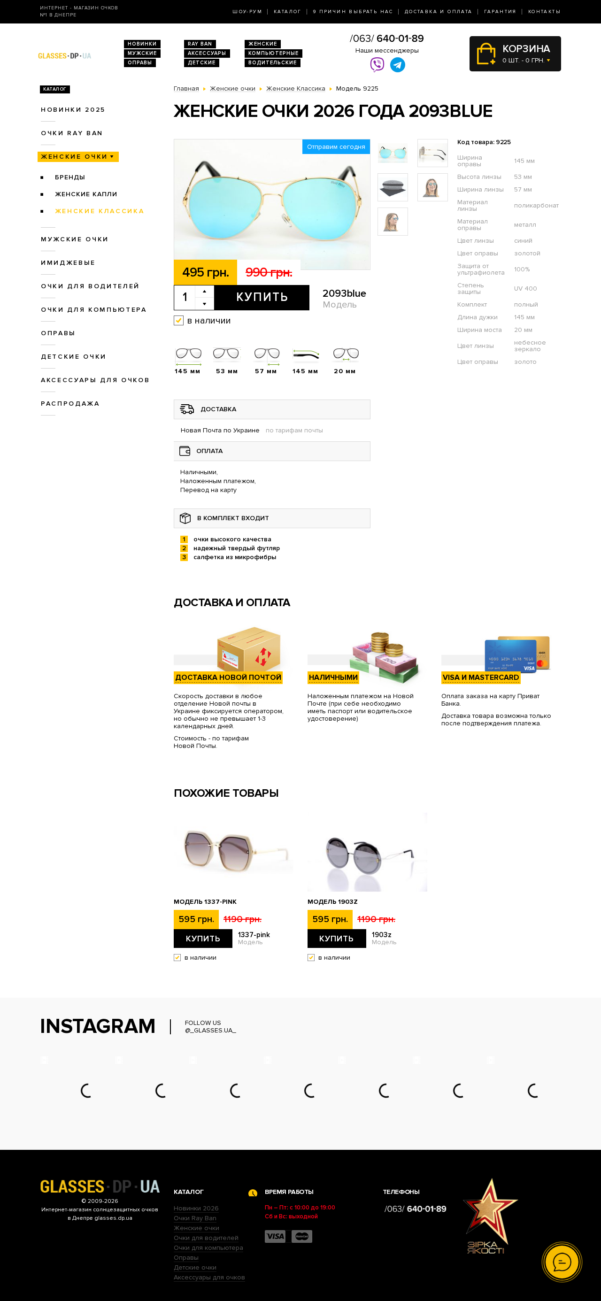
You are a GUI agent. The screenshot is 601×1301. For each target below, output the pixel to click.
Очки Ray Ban (195, 1218)
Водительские (272, 63)
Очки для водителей (90, 286)
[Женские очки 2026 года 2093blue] (272, 204)
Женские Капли (86, 194)
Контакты (544, 12)
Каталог (288, 12)
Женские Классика (100, 211)
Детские (202, 63)
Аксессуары (207, 53)
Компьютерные (273, 53)
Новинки (142, 44)
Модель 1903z (333, 902)
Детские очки (74, 357)
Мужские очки (75, 239)
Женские (262, 44)
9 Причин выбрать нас (353, 12)
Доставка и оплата (439, 12)
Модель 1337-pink (205, 902)
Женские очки (74, 157)
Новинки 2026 (196, 1208)
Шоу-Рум (247, 12)
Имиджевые (68, 263)
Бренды (70, 177)
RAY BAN (200, 44)
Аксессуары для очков (95, 380)
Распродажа (70, 404)
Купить (262, 297)
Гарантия (500, 12)
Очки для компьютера (94, 310)
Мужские (142, 53)
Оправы (140, 63)
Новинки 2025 (73, 110)
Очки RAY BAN (72, 133)
